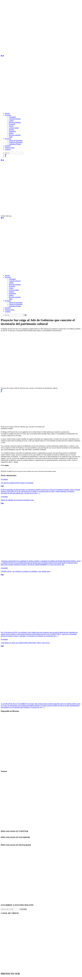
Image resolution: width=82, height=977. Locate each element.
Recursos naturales (15, 135)
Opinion (11, 129)
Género (11, 126)
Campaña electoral (14, 119)
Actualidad (12, 117)
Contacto (7, 149)
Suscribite (23, 909)
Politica (11, 133)
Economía (12, 124)
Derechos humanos (15, 122)
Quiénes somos (9, 147)
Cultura (11, 120)
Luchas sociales (14, 128)
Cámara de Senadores (15, 140)
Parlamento (12, 131)
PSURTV (8, 146)
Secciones (8, 115)
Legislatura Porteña (15, 144)
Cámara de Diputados (15, 142)
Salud (10, 137)
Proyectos (8, 138)
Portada (7, 113)
